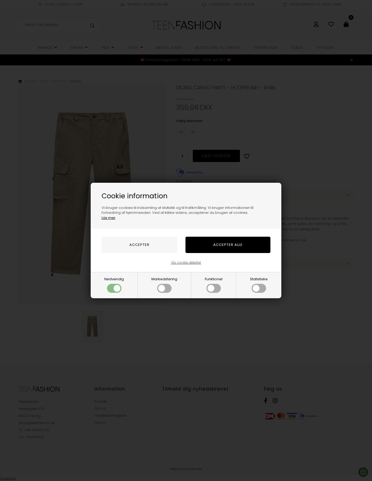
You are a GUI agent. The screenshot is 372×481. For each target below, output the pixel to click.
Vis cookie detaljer (186, 262)
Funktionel (213, 279)
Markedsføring (164, 279)
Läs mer (108, 217)
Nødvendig (114, 279)
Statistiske (259, 279)
